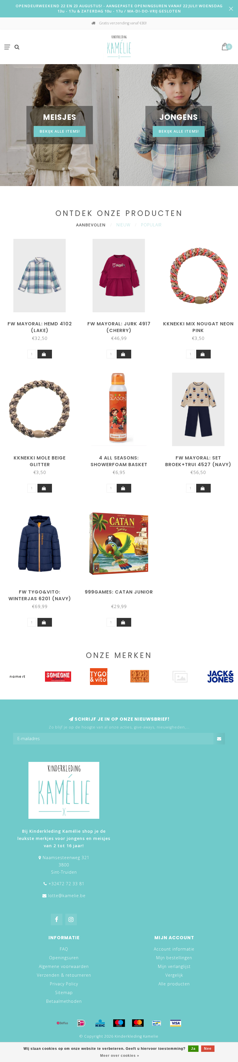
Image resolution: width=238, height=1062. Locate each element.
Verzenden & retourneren (64, 975)
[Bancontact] (156, 1023)
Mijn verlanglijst (174, 966)
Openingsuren (64, 957)
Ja (193, 1049)
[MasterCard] (138, 1023)
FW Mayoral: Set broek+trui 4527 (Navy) (198, 461)
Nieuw (123, 225)
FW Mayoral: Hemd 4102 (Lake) (40, 327)
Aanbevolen (91, 225)
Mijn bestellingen (174, 957)
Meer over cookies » (119, 1056)
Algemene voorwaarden (64, 966)
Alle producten (174, 984)
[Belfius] (62, 1023)
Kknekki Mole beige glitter (40, 461)
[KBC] (100, 1023)
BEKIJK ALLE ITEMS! (178, 131)
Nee (208, 1049)
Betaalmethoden (64, 1001)
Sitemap (64, 992)
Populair (151, 225)
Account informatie (174, 949)
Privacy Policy (64, 984)
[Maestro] (119, 1023)
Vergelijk (174, 975)
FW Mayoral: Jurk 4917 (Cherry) (119, 327)
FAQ (64, 949)
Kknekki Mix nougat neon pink (198, 327)
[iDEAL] (81, 1023)
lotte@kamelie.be (67, 895)
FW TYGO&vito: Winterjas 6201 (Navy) (39, 595)
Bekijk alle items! (59, 131)
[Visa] (175, 1023)
